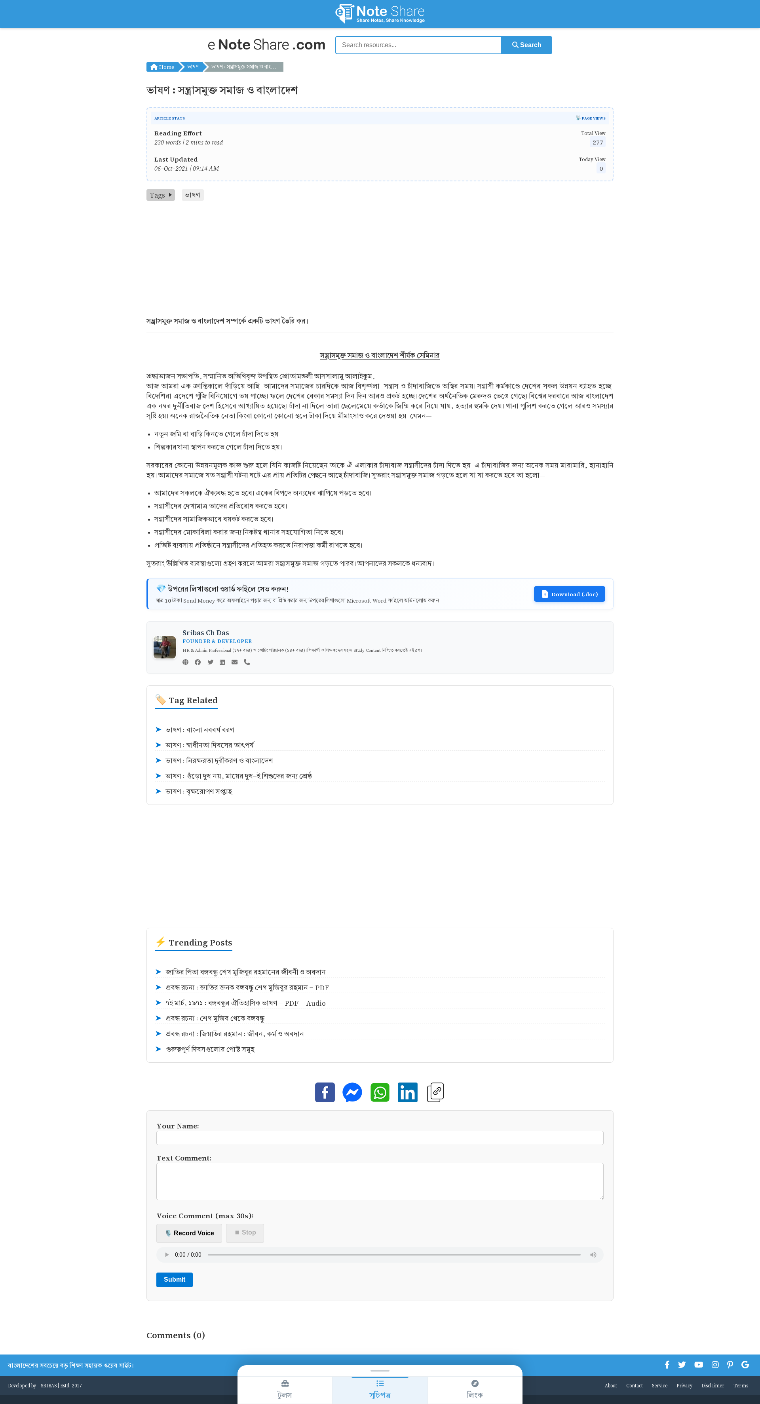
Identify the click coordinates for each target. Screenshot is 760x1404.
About (611, 1385)
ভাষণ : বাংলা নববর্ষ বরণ (194, 730)
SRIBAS (49, 1385)
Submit (174, 1279)
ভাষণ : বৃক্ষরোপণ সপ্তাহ (193, 792)
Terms (740, 1385)
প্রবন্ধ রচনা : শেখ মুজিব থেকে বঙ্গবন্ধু (209, 1019)
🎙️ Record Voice (189, 1233)
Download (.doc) (574, 594)
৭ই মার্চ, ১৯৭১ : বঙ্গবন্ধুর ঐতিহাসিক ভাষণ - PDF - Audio (240, 1003)
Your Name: (177, 1125)
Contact (634, 1385)
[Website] (185, 662)
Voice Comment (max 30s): (205, 1215)
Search (530, 45)
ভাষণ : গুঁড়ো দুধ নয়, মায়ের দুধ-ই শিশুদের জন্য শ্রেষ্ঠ (233, 776)
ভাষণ (193, 66)
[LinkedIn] (222, 662)
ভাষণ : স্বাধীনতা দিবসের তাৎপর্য (204, 745)
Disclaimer (712, 1385)
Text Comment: (183, 1157)
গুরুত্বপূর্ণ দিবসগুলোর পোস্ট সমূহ (205, 1049)
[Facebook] (198, 662)
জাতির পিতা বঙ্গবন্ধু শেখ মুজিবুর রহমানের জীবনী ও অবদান (240, 972)
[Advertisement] (380, 260)
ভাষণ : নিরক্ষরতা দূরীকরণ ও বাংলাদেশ (214, 761)
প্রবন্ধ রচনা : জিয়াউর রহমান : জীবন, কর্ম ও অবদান (229, 1034)
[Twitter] (210, 662)
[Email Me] (235, 662)
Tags (157, 195)
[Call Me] (247, 662)
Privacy (684, 1385)
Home (166, 66)
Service (659, 1385)
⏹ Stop (245, 1232)
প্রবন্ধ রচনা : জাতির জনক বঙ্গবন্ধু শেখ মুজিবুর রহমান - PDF (242, 988)
